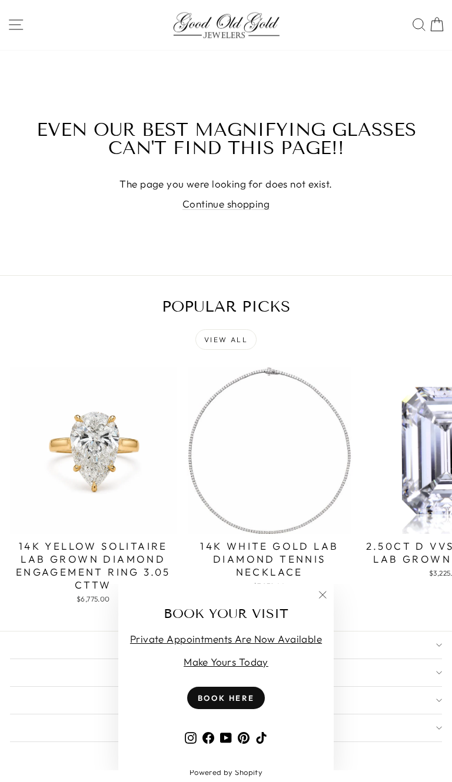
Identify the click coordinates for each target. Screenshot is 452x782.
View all (226, 339)
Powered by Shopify (226, 772)
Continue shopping (226, 204)
